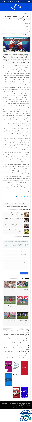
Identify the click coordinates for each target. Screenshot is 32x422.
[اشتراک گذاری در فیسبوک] (27, 196)
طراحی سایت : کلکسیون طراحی (19, 407)
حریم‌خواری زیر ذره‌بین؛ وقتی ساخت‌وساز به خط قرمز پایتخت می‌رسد (13, 213)
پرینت (27, 32)
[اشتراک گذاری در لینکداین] (16, 196)
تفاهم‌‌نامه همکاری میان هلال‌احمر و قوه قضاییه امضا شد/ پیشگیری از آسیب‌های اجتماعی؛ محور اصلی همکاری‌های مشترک (17, 18)
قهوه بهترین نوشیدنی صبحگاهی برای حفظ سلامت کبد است (14, 219)
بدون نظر (27, 26)
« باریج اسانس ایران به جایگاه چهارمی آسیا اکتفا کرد (15, 203)
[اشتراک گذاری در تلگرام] (21, 196)
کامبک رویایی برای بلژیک (24, 289)
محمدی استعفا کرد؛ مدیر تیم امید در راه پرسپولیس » (16, 206)
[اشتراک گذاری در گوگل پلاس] (19, 196)
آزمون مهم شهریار (12, 289)
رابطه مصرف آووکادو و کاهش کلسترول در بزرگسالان (14, 230)
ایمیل (28, 29)
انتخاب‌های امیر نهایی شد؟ (23, 306)
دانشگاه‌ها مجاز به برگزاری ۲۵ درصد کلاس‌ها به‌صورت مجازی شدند (13, 225)
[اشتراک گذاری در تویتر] (24, 196)
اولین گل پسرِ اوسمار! (12, 320)
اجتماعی (25, 13)
